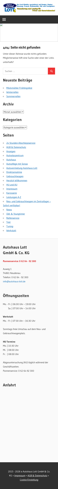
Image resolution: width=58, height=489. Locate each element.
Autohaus (11, 159)
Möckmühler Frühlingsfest (19, 87)
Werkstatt (11, 230)
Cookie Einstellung (29, 479)
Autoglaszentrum (15, 155)
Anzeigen (10, 151)
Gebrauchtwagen (14, 176)
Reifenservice (12, 217)
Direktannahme (14, 172)
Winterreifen (12, 92)
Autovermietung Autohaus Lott (21, 168)
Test (8, 222)
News (9, 209)
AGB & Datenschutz (16, 147)
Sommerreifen (13, 96)
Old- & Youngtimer (15, 213)
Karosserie (11, 192)
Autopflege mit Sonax (17, 163)
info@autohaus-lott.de (14, 281)
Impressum (11, 188)
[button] (29, 33)
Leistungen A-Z (13, 197)
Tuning (9, 226)
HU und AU (11, 184)
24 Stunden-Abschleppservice (20, 142)
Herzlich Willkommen (16, 180)
